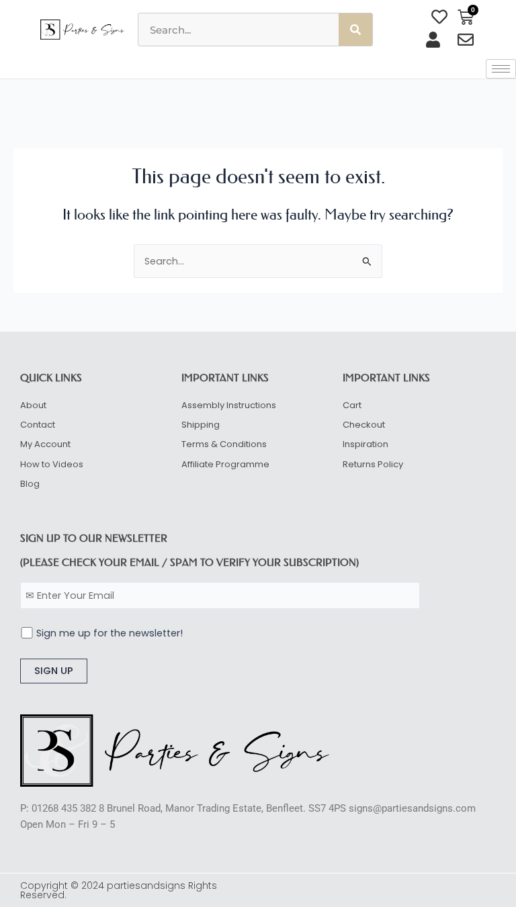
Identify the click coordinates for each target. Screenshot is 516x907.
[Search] (355, 29)
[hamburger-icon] (501, 69)
